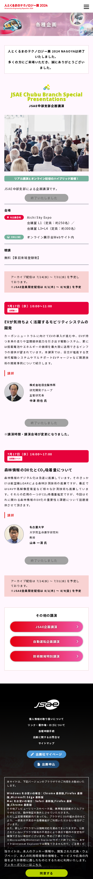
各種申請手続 (46, 731)
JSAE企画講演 (46, 627)
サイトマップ (46, 743)
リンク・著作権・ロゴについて (46, 725)
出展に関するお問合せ (46, 737)
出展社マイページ (49, 754)
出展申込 (48, 764)
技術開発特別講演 (46, 656)
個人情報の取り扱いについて (46, 719)
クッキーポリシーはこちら (23, 865)
